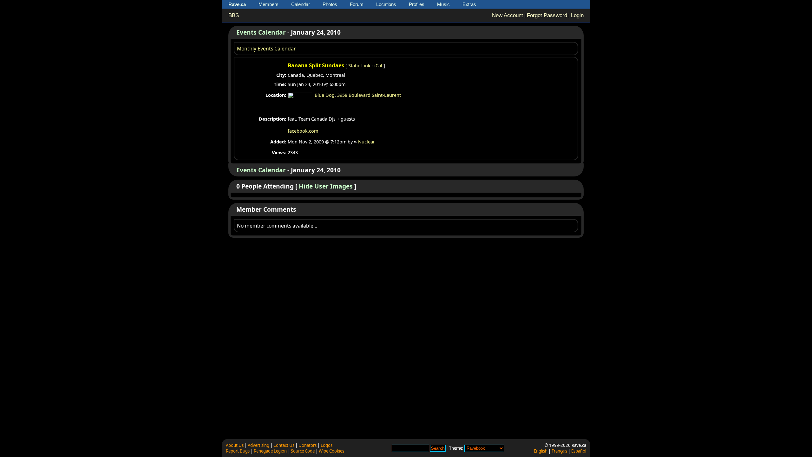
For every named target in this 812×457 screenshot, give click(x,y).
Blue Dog (325, 95)
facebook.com (303, 131)
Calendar (300, 4)
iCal (378, 66)
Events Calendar (261, 32)
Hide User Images (326, 186)
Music (443, 4)
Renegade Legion (270, 451)
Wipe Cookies (331, 451)
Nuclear (366, 142)
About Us (235, 445)
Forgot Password (547, 15)
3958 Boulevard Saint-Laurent (369, 95)
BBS (233, 15)
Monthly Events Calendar (266, 48)
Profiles (416, 4)
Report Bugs (238, 451)
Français (559, 451)
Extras (469, 4)
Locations (386, 4)
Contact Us (283, 445)
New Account (507, 15)
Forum (356, 4)
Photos (330, 4)
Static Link (359, 66)
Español (578, 451)
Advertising (258, 445)
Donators (307, 445)
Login (577, 15)
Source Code (303, 451)
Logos (326, 445)
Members (268, 4)
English (540, 451)
